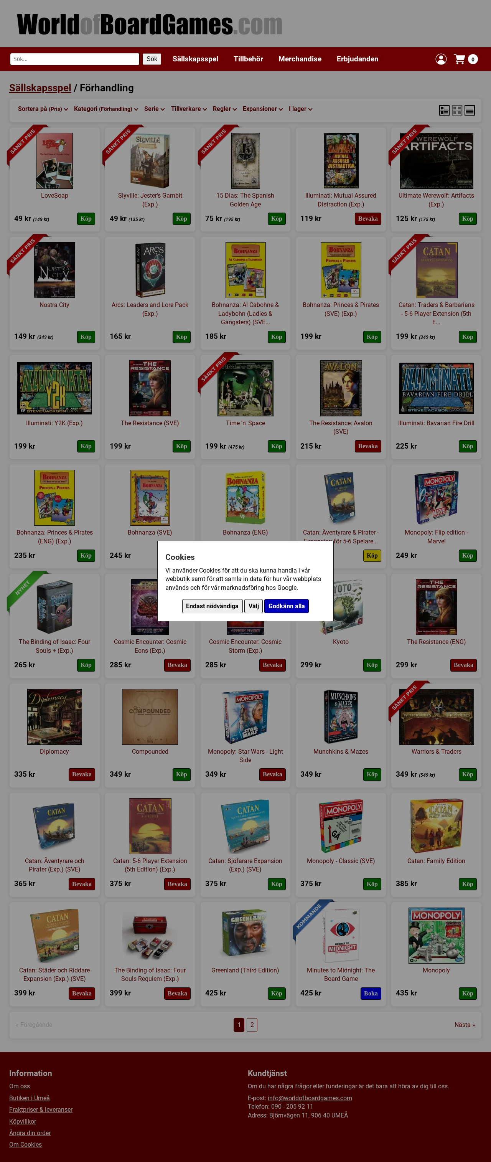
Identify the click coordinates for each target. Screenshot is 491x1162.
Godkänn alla (287, 606)
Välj (254, 606)
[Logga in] (441, 59)
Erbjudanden (358, 58)
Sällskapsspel (195, 58)
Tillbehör (248, 58)
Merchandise (299, 58)
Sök (152, 59)
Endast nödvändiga (212, 606)
